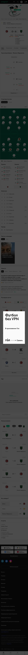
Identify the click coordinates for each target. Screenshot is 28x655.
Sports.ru (4, 635)
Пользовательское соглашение (8, 606)
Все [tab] (2, 271)
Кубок (14, 19)
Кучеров (17, 39)
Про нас (3, 572)
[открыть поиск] (18, 2)
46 (3, 282)
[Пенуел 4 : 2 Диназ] (9, 36)
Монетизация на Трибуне (6, 598)
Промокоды (3, 625)
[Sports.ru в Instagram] (11, 561)
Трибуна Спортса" (5, 594)
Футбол (5, 19)
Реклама (3, 587)
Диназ (11, 35)
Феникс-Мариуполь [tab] (13, 271)
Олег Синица (21, 178)
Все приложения (14, 556)
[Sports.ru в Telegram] (2, 561)
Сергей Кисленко (22, 170)
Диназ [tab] (6, 271)
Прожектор (3, 602)
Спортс (2, 19)
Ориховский (18, 40)
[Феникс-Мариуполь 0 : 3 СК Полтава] (17, 36)
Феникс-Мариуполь (19, 35)
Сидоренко (18, 38)
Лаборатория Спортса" (6, 617)
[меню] (25, 2)
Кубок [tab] (20, 271)
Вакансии (3, 583)
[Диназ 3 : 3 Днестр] (11, 36)
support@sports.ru (5, 631)
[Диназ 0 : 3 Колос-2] (10, 36)
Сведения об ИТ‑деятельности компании (10, 621)
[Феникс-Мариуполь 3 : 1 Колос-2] (18, 36)
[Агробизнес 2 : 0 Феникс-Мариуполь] (16, 36)
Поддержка (3, 591)
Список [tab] (10, 102)
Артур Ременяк (21, 167)
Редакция (3, 575)
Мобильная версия (14, 566)
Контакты (3, 579)
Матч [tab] (2, 48)
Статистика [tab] (9, 48)
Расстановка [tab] (4, 102)
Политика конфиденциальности (8, 610)
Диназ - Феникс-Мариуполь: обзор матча (21, 19)
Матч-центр (10, 19)
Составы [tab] (16, 48)
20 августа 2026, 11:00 (11, 27)
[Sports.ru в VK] (6, 561)
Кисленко (18, 41)
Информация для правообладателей (9, 613)
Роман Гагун (20, 179)
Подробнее (9, 643)
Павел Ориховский (22, 183)
